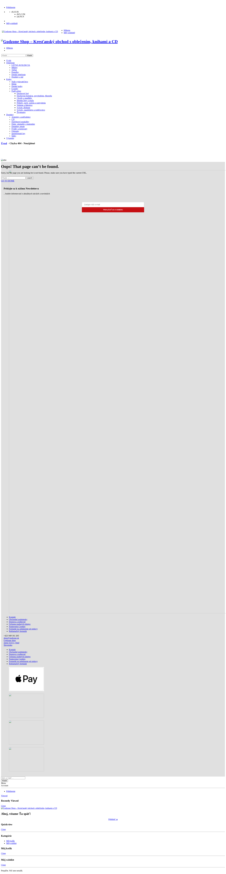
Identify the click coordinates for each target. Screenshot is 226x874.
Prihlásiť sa (113, 819)
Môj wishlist (11, 843)
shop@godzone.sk (11, 638)
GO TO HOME (7, 181)
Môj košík (10, 841)
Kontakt (12, 617)
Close (3, 806)
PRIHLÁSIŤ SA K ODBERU (113, 210)
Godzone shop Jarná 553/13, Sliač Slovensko (11, 642)
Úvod (4, 143)
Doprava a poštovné (17, 622)
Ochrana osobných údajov (20, 624)
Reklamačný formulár (18, 631)
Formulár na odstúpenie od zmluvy (23, 629)
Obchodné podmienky (18, 619)
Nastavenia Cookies (17, 626)
